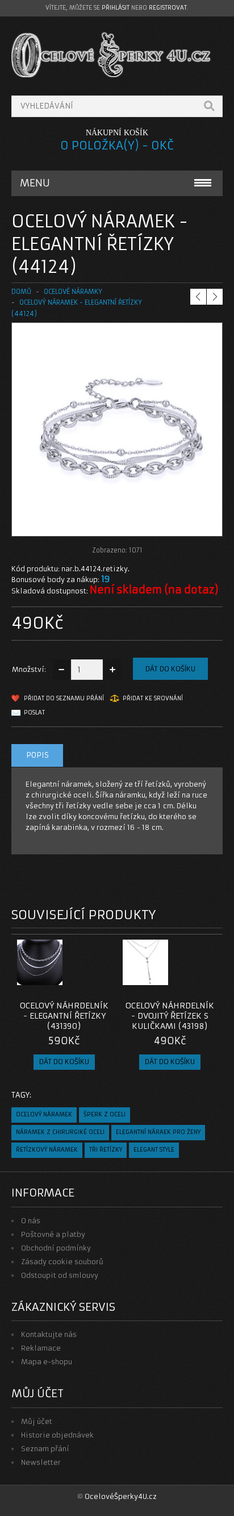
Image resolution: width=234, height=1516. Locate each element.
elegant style (153, 1149)
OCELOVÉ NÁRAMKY (73, 292)
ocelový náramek (44, 1114)
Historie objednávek (57, 1435)
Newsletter (41, 1462)
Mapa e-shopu (46, 1361)
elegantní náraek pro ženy (158, 1132)
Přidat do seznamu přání (64, 698)
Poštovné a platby (53, 1234)
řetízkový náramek (47, 1149)
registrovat (168, 7)
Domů (21, 292)
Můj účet (36, 1421)
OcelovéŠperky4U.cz (121, 1496)
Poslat (34, 712)
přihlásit (115, 7)
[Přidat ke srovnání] (99, 982)
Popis (37, 755)
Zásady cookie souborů (62, 1261)
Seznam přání (45, 1448)
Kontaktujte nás (49, 1334)
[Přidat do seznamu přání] (80, 982)
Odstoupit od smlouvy (59, 1275)
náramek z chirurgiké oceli (60, 1132)
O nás (30, 1220)
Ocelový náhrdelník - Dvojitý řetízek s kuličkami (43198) (170, 1015)
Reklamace (41, 1348)
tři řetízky (105, 1149)
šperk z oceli (104, 1114)
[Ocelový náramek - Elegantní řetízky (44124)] (117, 525)
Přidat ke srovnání (153, 698)
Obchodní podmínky (56, 1248)
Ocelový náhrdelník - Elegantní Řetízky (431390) (64, 1015)
